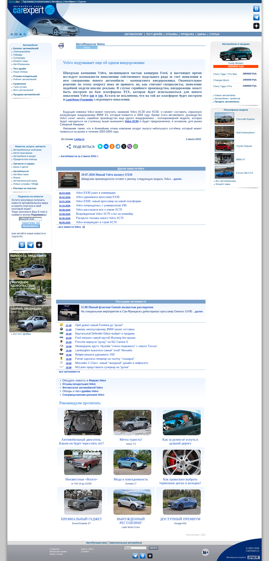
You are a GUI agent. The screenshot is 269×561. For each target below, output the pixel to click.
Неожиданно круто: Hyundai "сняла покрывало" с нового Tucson (116, 346)
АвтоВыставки (21, 174)
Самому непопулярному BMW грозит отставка (104, 329)
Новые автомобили (225, 95)
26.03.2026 (64, 193)
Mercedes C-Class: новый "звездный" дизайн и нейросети (111, 363)
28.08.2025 (64, 210)
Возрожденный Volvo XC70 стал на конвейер (104, 213)
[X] (123, 146)
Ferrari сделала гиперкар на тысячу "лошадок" (104, 358)
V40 (100, 95)
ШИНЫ (202, 34)
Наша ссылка (56, 554)
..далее (177, 179)
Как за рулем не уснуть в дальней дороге (180, 441)
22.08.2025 (64, 214)
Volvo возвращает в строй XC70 (96, 222)
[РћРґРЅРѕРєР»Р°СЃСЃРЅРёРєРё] (112, 146)
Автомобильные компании (27, 150)
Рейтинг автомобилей (24, 79)
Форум (16, 177)
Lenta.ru (79, 139)
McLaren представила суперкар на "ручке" (102, 367)
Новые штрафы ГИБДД (25, 184)
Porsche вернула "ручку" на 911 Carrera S (101, 341)
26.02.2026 (64, 197)
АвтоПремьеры (21, 64)
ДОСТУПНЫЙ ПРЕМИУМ (180, 519)
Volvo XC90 (132, 121)
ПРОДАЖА (187, 34)
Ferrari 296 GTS (244, 173)
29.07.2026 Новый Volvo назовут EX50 (106, 174)
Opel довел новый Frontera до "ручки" (99, 325)
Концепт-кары (20, 61)
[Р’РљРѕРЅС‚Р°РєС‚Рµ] (106, 146)
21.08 (68, 325)
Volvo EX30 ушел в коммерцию (96, 192)
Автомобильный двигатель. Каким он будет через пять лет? (81, 441)
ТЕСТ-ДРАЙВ (154, 34)
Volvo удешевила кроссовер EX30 (97, 197)
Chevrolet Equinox (245, 119)
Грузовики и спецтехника (36, 1)
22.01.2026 (64, 201)
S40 (92, 95)
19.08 (68, 346)
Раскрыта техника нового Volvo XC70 (99, 218)
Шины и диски (20, 167)
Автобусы (57, 1)
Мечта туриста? (131, 439)
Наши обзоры (20, 71)
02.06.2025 (64, 218)
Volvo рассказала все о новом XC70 (99, 209)
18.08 (68, 359)
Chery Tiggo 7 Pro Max (225, 74)
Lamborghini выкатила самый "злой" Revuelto (103, 350)
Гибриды (17, 54)
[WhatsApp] (135, 146)
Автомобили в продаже (236, 44)
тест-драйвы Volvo (86, 391)
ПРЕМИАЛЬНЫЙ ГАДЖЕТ (81, 519)
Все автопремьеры (226, 181)
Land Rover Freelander (79, 99)
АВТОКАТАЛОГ (134, 34)
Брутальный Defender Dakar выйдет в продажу (105, 333)
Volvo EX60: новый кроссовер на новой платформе (108, 201)
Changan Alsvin (221, 80)
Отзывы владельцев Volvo (79, 384)
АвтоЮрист (70, 1)
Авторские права (58, 551)
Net (14, 2)
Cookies (85, 551)
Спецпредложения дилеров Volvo (83, 394)
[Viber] (129, 146)
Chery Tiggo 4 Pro (222, 86)
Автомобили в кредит (24, 156)
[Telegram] (117, 146)
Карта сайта (87, 549)
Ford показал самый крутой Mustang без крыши (105, 337)
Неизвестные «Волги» (81, 479)
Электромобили (21, 51)
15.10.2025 (64, 205)
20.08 (68, 334)
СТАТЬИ (214, 34)
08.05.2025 (64, 222)
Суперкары (19, 58)
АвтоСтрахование (22, 153)
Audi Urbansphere (245, 132)
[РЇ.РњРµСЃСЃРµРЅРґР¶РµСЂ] (100, 146)
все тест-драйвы (22, 334)
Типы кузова (20, 87)
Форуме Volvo (97, 380)
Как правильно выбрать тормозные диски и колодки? (180, 481)
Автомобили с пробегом (227, 98)
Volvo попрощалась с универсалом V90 (101, 205)
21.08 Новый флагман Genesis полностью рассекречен (117, 307)
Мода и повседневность (131, 479)
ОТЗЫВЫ (171, 34)
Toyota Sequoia (244, 146)
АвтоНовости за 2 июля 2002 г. (80, 156)
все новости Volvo (70, 226)
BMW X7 (240, 159)
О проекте (55, 549)
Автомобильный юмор (25, 180)
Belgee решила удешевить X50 (95, 354)
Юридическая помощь (25, 159)
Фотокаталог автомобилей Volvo (82, 387)
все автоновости (69, 371)
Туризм (82, 1)
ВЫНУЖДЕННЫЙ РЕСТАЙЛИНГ (131, 521)
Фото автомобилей (23, 90)
